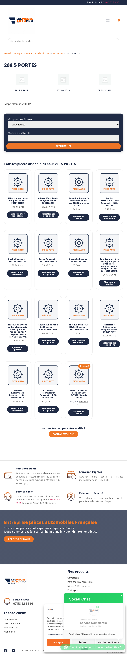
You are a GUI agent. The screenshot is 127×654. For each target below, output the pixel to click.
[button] (108, 21)
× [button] (121, 595)
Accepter (58, 642)
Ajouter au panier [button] (78, 217)
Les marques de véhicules (37, 53)
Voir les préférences (109, 642)
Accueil (7, 53)
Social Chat (79, 599)
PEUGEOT (58, 53)
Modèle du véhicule (19, 133)
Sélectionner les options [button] (17, 214)
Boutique (17, 53)
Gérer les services (55, 634)
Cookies (84, 649)
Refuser (83, 642)
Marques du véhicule (20, 119)
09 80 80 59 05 (111, 2)
